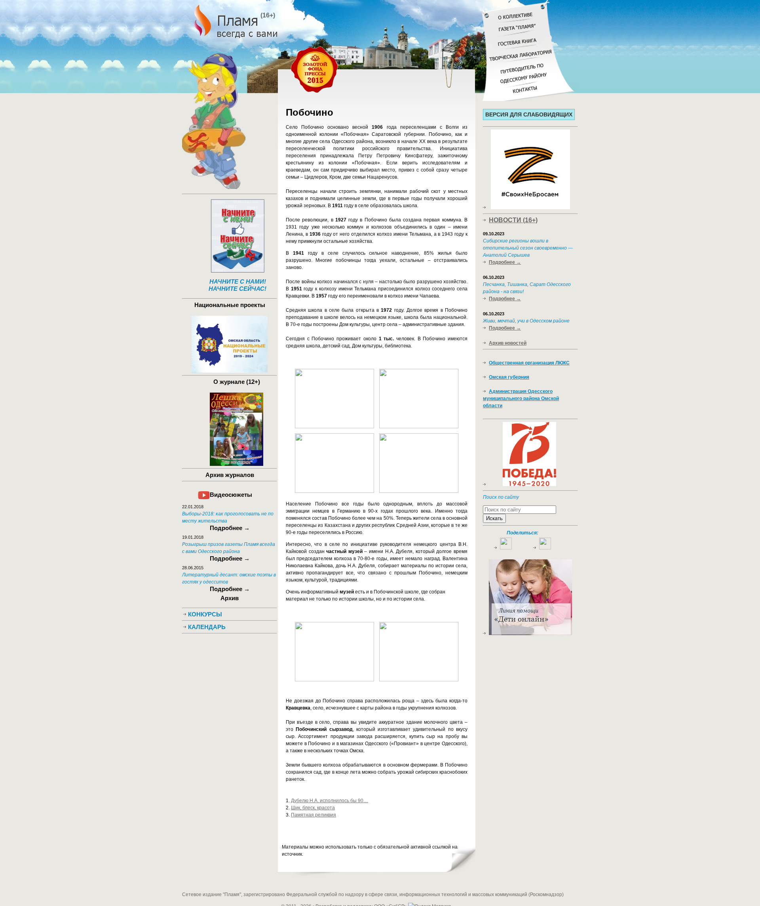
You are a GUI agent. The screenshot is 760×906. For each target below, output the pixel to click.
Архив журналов (229, 474)
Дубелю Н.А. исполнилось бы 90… (329, 800)
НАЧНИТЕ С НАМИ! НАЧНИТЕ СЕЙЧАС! (237, 285)
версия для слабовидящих (528, 114)
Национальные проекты (229, 304)
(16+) (267, 15)
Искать (494, 518)
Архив (229, 598)
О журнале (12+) (236, 381)
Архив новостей (507, 343)
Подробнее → (505, 262)
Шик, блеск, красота (313, 808)
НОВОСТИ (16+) (513, 220)
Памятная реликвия (313, 815)
